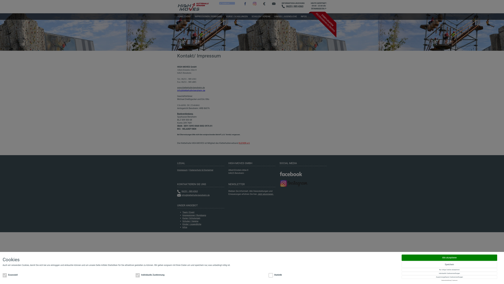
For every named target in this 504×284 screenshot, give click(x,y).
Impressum (455, 280)
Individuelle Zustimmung (152, 275)
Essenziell (13, 275)
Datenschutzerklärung (446, 280)
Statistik (278, 275)
